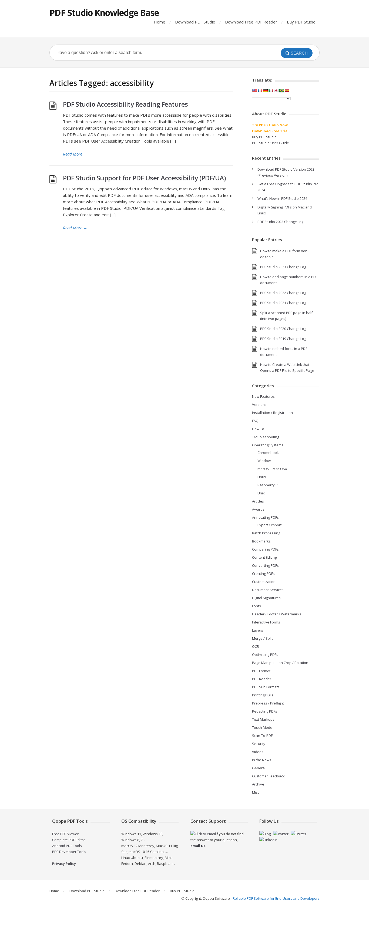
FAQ (255, 420)
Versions (259, 404)
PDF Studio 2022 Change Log (283, 292)
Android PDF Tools (67, 845)
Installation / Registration (272, 412)
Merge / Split (262, 638)
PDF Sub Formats (266, 687)
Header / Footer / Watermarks (276, 614)
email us (197, 845)
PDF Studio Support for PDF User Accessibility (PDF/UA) (144, 177)
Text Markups (263, 719)
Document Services (268, 589)
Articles (258, 501)
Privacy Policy (64, 863)
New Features (263, 396)
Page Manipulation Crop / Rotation (280, 662)
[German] (265, 90)
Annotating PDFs (265, 517)
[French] (259, 90)
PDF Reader (261, 678)
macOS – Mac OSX (272, 468)
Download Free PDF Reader (251, 22)
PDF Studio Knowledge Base (104, 12)
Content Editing (264, 557)
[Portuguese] (281, 90)
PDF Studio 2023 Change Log (280, 221)
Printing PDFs (262, 695)
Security (258, 743)
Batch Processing (266, 533)
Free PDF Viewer (65, 833)
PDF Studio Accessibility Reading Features (125, 104)
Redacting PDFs (264, 711)
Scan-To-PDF (262, 735)
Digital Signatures (266, 597)
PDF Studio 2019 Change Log (283, 338)
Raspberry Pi (268, 485)
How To (258, 428)
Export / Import (269, 524)
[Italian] (270, 90)
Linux (261, 476)
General (259, 768)
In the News (261, 759)
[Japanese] (276, 90)
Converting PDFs (265, 565)
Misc (255, 792)
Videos (257, 751)
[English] (254, 90)
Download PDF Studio (195, 22)
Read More (75, 154)
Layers (257, 630)
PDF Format (261, 670)
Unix (261, 493)
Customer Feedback (268, 776)
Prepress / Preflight (268, 703)
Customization (264, 581)
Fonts (256, 605)
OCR (255, 646)
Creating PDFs (263, 573)
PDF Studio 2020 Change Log (283, 328)
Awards (258, 509)
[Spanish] (286, 90)
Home (159, 22)
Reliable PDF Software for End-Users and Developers (276, 898)
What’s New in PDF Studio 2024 (282, 198)
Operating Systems (267, 445)
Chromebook (268, 452)
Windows (265, 460)
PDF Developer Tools (69, 851)
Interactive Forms (266, 622)
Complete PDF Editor (68, 839)
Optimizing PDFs (265, 654)
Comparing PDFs (265, 549)
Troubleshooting (265, 436)
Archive (258, 784)
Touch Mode (262, 727)
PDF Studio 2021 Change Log (283, 302)
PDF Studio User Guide (270, 142)
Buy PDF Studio (301, 22)
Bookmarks (261, 541)
